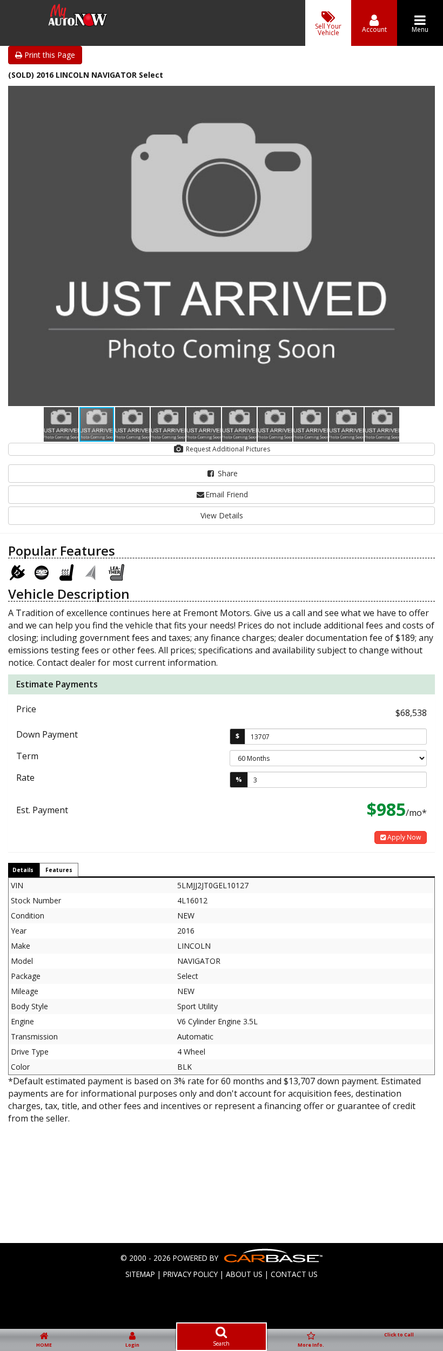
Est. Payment (42, 810)
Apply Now (403, 837)
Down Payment (47, 734)
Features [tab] (58, 870)
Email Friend (226, 494)
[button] (425, 95)
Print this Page (48, 55)
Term (27, 756)
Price (26, 709)
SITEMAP (140, 1274)
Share (227, 473)
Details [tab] (22, 870)
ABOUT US (244, 1274)
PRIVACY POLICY (190, 1274)
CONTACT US (294, 1274)
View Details (221, 515)
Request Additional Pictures (227, 449)
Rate (25, 777)
